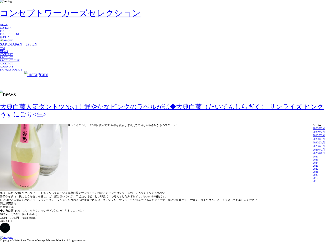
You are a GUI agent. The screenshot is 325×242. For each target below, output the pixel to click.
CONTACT (6, 37)
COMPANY (7, 66)
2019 (315, 177)
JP (27, 44)
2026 (315, 156)
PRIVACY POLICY (11, 69)
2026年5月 (319, 138)
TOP (2, 48)
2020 (315, 174)
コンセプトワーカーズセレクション (70, 13)
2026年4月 (319, 142)
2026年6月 (319, 135)
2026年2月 (319, 149)
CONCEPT (6, 27)
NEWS (4, 24)
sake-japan (11, 79)
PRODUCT (6, 30)
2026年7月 (319, 131)
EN (34, 44)
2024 (315, 162)
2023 (315, 165)
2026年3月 (319, 146)
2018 (315, 180)
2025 (315, 159)
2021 (315, 171)
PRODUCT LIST (9, 33)
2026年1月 (319, 153)
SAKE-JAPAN (11, 44)
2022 (315, 168)
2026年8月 (319, 128)
